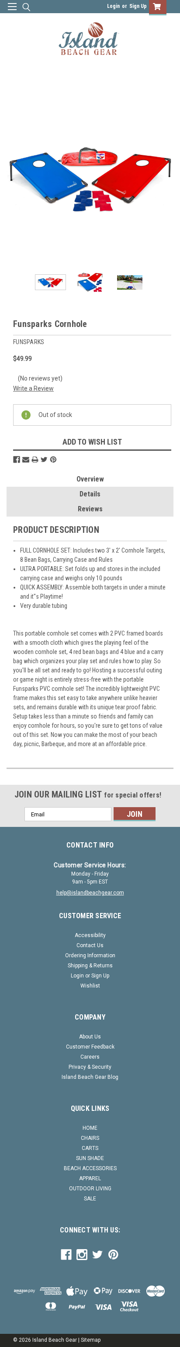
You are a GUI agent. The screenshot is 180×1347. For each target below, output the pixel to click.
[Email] (25, 459)
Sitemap (90, 1340)
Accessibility (90, 935)
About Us (90, 1037)
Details (90, 494)
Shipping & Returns (90, 966)
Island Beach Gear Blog (90, 1077)
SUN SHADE (90, 1158)
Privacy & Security (90, 1067)
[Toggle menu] (12, 12)
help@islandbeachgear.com (90, 893)
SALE (90, 1199)
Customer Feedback (90, 1047)
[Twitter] (44, 459)
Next (166, 178)
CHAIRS (90, 1138)
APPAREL (90, 1178)
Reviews (90, 509)
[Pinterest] (53, 459)
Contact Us (90, 945)
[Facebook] (16, 459)
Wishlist (90, 986)
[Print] (34, 459)
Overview (90, 479)
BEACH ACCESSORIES (90, 1168)
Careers (90, 1057)
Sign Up (138, 6)
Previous (13, 178)
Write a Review (33, 388)
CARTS (90, 1148)
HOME (90, 1128)
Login (113, 6)
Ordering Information (90, 955)
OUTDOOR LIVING (90, 1188)
